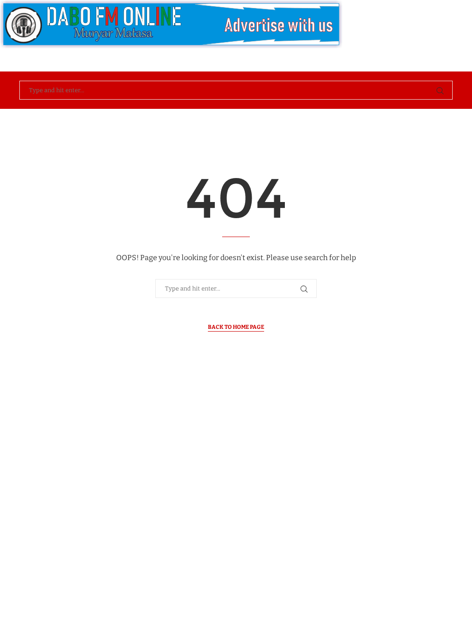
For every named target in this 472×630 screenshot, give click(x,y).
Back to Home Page (236, 327)
